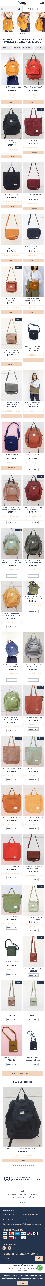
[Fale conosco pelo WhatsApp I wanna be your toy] (40, 1267)
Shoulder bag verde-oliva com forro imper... (11, 962)
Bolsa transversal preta (33, 247)
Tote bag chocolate (33, 718)
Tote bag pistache (11, 917)
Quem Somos (8, 1214)
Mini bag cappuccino (11, 1013)
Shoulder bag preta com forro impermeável (33, 347)
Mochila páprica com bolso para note (33, 87)
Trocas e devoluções (10, 1219)
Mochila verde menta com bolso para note (11, 561)
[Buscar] (19, 9)
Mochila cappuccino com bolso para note (11, 508)
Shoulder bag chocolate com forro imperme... (11, 299)
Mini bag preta (33, 1057)
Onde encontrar (29, 1219)
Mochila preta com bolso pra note (11, 141)
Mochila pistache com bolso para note (11, 719)
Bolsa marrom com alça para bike (33, 867)
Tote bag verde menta (33, 769)
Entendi (22, 1283)
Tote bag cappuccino (11, 769)
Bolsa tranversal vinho (33, 195)
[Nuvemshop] (22, 1266)
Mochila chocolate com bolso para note (33, 455)
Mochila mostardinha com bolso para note (11, 615)
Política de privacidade (32, 1224)
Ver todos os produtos (22, 1073)
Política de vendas (30, 1214)
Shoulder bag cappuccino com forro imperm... (11, 351)
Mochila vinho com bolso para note (33, 508)
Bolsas (17, 48)
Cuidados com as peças (12, 1224)
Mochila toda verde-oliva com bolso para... (33, 561)
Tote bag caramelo (11, 818)
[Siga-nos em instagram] (4, 1248)
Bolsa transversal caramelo (11, 247)
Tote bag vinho (33, 140)
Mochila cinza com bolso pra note (33, 665)
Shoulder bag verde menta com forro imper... (33, 918)
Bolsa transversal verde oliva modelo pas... (33, 403)
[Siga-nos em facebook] (9, 1248)
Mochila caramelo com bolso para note (11, 87)
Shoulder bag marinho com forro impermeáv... (11, 455)
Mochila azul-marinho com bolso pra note (11, 665)
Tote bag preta (11, 195)
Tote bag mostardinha (33, 818)
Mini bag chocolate (33, 968)
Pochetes (27, 48)
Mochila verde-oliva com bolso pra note (33, 597)
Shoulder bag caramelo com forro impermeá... (33, 299)
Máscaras (39, 48)
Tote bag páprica (11, 867)
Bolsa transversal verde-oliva (11, 403)
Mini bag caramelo (12, 1057)
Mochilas (6, 48)
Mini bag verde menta (33, 1013)
